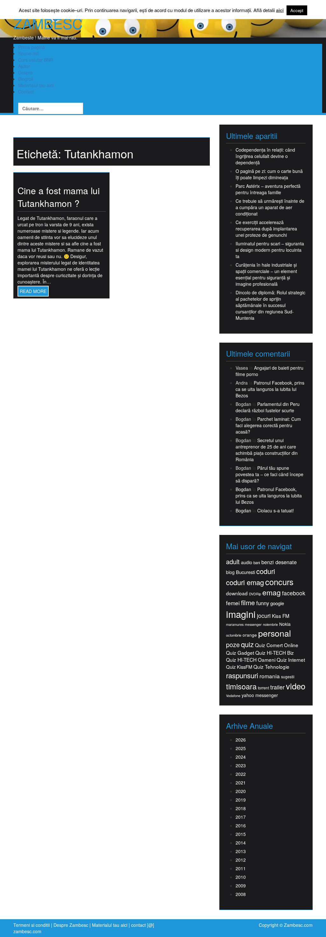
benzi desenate (279, 562)
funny (262, 603)
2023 (241, 765)
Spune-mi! (28, 53)
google (277, 603)
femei (233, 603)
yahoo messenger (260, 695)
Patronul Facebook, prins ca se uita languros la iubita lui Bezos (270, 389)
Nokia (285, 624)
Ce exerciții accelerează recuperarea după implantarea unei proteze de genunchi (266, 228)
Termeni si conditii (31, 925)
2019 (241, 800)
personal (274, 633)
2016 (241, 825)
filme (248, 602)
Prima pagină (31, 47)
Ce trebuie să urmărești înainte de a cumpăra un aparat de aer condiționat (270, 207)
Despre (25, 72)
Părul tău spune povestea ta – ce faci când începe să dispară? (269, 474)
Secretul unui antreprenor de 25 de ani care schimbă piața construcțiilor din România (267, 449)
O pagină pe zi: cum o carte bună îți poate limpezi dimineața (269, 174)
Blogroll (25, 79)
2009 (241, 885)
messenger (253, 624)
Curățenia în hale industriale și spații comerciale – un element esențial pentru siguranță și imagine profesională (266, 274)
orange (250, 635)
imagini (241, 613)
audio (246, 562)
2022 (241, 774)
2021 (241, 782)
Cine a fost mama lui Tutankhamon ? (59, 196)
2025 (241, 748)
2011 (241, 868)
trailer (277, 687)
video (295, 686)
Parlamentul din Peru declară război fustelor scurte (268, 407)
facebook (293, 593)
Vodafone (233, 695)
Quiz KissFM (239, 666)
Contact (26, 91)
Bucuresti (245, 572)
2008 (241, 894)
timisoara (241, 686)
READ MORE (33, 291)
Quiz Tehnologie (271, 666)
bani (256, 562)
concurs (279, 581)
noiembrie (270, 624)
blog (230, 572)
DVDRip (255, 594)
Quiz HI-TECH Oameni (250, 659)
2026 (241, 739)
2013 (241, 851)
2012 (241, 860)
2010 (241, 877)
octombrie (233, 635)
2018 (241, 808)
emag (271, 592)
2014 (241, 842)
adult (233, 561)
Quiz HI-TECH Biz (274, 652)
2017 (241, 817)
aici (280, 10)
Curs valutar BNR (35, 60)
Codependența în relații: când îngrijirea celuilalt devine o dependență (265, 156)
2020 (241, 791)
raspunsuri (242, 675)
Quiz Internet (291, 659)
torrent (263, 688)
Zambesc (47, 23)
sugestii (287, 676)
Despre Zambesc (70, 925)
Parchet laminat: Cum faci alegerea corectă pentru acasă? (268, 425)
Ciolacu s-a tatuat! (275, 510)
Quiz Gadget (240, 652)
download (237, 593)
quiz (247, 644)
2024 (241, 757)
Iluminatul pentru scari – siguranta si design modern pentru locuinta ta (270, 249)
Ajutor (24, 66)
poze (233, 644)
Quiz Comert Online (276, 645)
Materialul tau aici (35, 85)
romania (269, 676)
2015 (241, 834)
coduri (265, 571)
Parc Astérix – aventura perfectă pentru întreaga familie (268, 189)
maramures (235, 624)
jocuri (264, 615)
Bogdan (243, 489)
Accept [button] (296, 10)
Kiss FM (280, 615)
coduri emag (245, 582)
